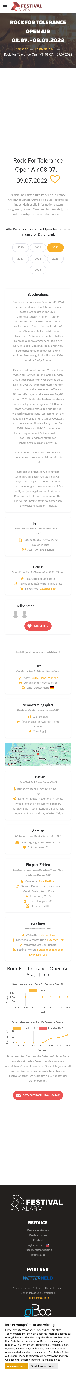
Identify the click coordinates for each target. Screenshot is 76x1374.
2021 (38, 247)
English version (36, 1245)
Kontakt (38, 1240)
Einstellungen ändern (44, 1365)
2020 (20, 247)
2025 (55, 259)
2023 (20, 259)
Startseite (21, 49)
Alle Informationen (38, 1297)
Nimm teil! (41, 626)
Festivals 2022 (45, 49)
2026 (38, 270)
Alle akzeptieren (17, 1365)
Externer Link (48, 588)
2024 (38, 259)
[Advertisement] (38, 108)
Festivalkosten (38, 1235)
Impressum (38, 1254)
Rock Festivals (47, 881)
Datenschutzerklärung (38, 1249)
